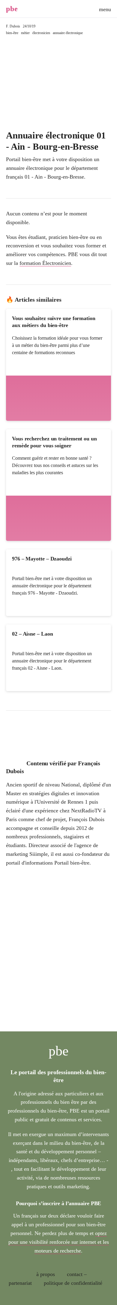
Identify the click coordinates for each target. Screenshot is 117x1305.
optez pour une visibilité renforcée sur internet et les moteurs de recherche (58, 1242)
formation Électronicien (45, 263)
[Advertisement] (58, 83)
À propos (45, 1274)
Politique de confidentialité (73, 1283)
